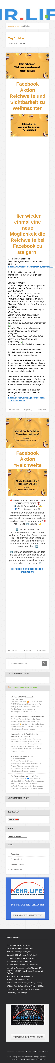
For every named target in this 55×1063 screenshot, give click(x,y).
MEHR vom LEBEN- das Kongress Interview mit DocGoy (25, 972)
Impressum (10, 1052)
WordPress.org (16, 869)
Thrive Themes (24, 1059)
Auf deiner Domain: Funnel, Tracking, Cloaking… (25, 983)
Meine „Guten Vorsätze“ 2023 (18, 979)
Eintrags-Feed (16, 859)
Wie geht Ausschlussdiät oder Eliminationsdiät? (22, 757)
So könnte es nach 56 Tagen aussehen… (21, 958)
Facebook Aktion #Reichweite (27, 459)
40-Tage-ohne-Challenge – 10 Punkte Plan (22, 964)
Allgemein (27, 650)
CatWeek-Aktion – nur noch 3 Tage (24, 776)
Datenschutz (20, 1052)
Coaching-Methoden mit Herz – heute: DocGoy (24, 989)
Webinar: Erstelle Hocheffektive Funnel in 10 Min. (25, 986)
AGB (34, 1052)
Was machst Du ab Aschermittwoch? (20, 976)
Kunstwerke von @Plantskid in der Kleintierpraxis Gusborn (24, 735)
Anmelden (15, 854)
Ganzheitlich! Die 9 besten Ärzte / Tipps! (22, 955)
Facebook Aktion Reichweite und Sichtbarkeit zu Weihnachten (27, 96)
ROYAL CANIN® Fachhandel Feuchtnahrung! (22, 698)
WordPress (41, 1059)
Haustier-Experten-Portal (23, 687)
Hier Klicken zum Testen (28, 915)
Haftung (28, 1052)
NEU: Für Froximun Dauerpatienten (20, 948)
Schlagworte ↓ (42, 409)
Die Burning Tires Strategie (17, 992)
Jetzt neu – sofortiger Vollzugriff (18, 951)
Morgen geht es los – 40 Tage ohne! (20, 961)
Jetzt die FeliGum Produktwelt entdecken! (27, 716)
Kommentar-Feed (18, 864)
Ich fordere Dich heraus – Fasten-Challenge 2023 (24, 968)
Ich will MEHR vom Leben (28, 1036)
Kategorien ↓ (27, 409)
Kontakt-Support (42, 1052)
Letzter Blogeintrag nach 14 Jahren (19, 945)
